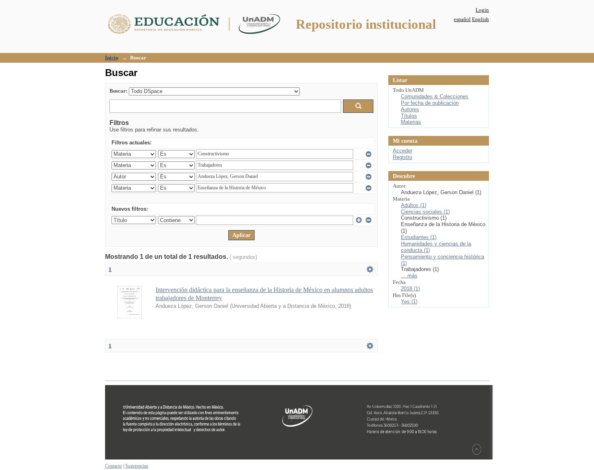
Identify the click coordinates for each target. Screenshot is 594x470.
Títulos (409, 116)
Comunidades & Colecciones (434, 96)
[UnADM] (299, 458)
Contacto (113, 466)
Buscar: (118, 91)
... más (409, 276)
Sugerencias (136, 466)
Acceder (402, 151)
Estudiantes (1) (418, 237)
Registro (402, 157)
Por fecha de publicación (430, 103)
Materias (411, 122)
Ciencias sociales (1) (425, 212)
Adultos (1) (413, 205)
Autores (410, 109)
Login (482, 10)
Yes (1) (409, 302)
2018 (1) (410, 289)
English (480, 19)
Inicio (111, 58)
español (462, 19)
